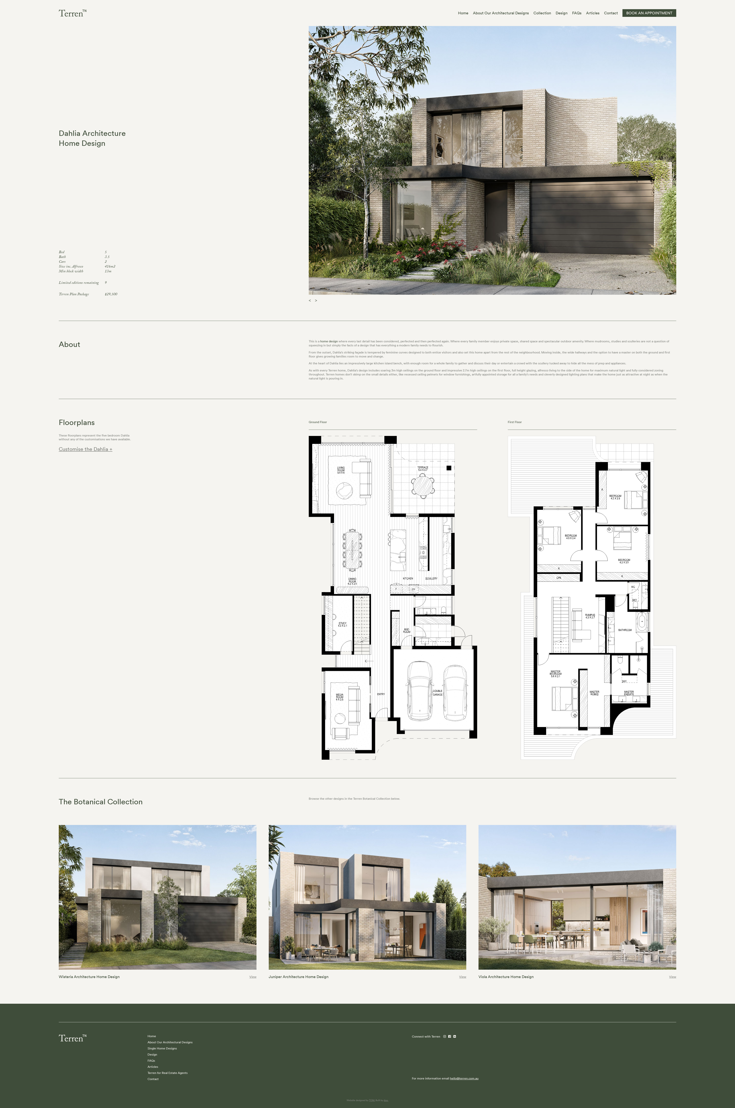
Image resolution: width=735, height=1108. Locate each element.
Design (152, 1054)
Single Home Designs (162, 1048)
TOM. (372, 1100)
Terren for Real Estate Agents (168, 1073)
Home (152, 1036)
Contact (153, 1079)
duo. (386, 1100)
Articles (153, 1067)
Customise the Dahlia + (85, 449)
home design (329, 341)
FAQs (151, 1060)
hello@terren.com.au (464, 1078)
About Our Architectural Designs (170, 1042)
